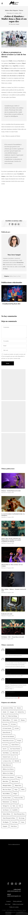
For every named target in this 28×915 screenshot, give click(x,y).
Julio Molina (6, 752)
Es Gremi (13, 724)
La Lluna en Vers (7, 761)
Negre (16, 789)
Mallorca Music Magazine (11, 10)
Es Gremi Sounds (7, 728)
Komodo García (6, 756)
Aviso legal (7, 904)
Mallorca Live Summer (8, 777)
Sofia (20, 805)
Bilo (4, 716)
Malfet (11, 276)
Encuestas (5, 724)
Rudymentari (6, 801)
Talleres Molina (6, 814)
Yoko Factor (14, 826)
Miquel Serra (18, 785)
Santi (6, 679)
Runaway (15, 801)
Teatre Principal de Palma (9, 818)
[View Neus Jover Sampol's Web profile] (17, 250)
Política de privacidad (18, 904)
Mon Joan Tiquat (7, 789)
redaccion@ (14, 890)
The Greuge (21, 818)
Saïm (14, 805)
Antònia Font (21, 712)
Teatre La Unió (17, 276)
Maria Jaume (15, 781)
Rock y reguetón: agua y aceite (17, 659)
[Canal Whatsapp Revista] (15, 225)
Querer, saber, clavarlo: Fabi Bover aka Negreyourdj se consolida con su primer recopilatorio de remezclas (11, 540)
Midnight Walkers (7, 785)
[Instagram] (12, 225)
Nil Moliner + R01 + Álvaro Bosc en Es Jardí (12, 637)
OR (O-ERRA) (6, 793)
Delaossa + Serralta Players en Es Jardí (10, 490)
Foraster (19, 740)
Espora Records (6, 732)
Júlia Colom (15, 752)
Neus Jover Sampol (14, 255)
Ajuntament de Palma (8, 708)
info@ (14, 895)
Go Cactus (5, 744)
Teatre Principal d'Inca (19, 814)
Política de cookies (14, 907)
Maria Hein (5, 781)
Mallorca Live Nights (8, 773)
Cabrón (15, 720)
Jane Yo (4, 748)
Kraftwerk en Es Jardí (6, 614)
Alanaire (19, 708)
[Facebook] (9, 225)
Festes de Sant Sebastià (8, 736)
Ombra (22, 789)
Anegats (12, 712)
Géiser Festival (15, 744)
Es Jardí (17, 728)
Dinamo (23, 720)
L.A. (15, 756)
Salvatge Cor (6, 805)
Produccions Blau (18, 797)
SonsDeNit (15, 810)
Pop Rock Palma (7, 797)
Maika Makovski (7, 765)
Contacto (8, 901)
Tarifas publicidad (17, 901)
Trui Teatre (14, 822)
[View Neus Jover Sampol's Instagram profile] (14, 250)
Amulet (4, 712)
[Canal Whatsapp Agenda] (18, 225)
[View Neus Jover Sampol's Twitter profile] (10, 250)
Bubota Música (6, 720)
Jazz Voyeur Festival (15, 748)
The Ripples (6, 822)
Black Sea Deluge (12, 716)
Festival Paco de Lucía (8, 740)
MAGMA (17, 761)
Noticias (21, 10)
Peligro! (15, 793)
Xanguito (5, 826)
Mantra (19, 777)
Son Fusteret (6, 810)
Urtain (22, 822)
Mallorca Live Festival (8, 769)
